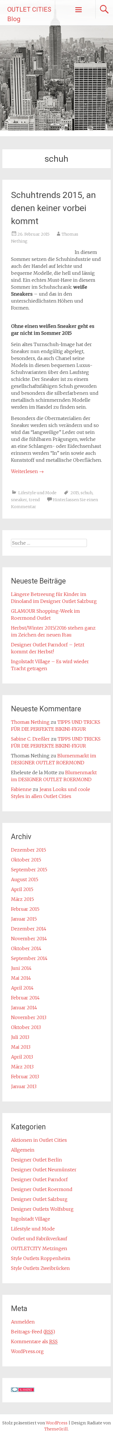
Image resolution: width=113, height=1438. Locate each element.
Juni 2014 (21, 968)
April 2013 (22, 1057)
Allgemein (22, 1150)
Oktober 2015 (26, 860)
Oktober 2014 (26, 948)
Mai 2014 (21, 978)
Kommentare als (34, 1341)
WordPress (57, 1423)
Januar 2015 (24, 919)
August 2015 (24, 879)
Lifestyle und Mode (37, 492)
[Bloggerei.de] (22, 1390)
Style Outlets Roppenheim (40, 1258)
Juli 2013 (20, 1037)
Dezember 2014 (28, 929)
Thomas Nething (30, 722)
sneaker (19, 499)
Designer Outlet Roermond (41, 1189)
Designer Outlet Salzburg (39, 1199)
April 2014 (22, 988)
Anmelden (23, 1322)
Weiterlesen (27, 471)
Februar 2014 (25, 998)
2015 (74, 492)
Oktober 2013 (26, 1027)
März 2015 (22, 899)
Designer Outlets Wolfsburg (42, 1209)
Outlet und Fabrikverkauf (39, 1238)
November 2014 (29, 938)
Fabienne (21, 789)
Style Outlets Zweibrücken (40, 1268)
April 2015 (22, 889)
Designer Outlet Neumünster (43, 1169)
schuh (86, 492)
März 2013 (22, 1067)
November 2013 (28, 1017)
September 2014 (29, 958)
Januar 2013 (24, 1086)
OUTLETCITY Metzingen (39, 1248)
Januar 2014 (24, 1007)
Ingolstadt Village (30, 1219)
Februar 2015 (25, 909)
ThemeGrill (56, 1429)
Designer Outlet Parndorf (39, 1179)
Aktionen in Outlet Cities (39, 1140)
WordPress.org (27, 1351)
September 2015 (29, 869)
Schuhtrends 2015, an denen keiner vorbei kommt (53, 208)
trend (34, 499)
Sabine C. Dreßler (30, 739)
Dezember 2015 (28, 850)
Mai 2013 (20, 1047)
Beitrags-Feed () (33, 1332)
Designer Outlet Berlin (36, 1160)
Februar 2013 (25, 1076)
